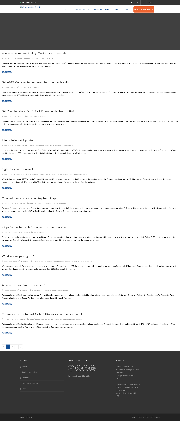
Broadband (41, 261)
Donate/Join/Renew (143, 9)
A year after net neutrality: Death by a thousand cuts (36, 53)
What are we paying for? (18, 256)
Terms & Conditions (153, 417)
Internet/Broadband (47, 58)
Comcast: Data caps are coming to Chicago (29, 198)
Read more (6, 72)
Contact (25, 378)
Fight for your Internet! (17, 169)
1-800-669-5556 (83, 376)
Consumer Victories (49, 319)
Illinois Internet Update (17, 140)
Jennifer (22, 87)
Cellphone (63, 261)
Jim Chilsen (21, 203)
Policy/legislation (65, 145)
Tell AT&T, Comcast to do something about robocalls (35, 82)
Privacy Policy (137, 417)
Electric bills (63, 290)
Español (126, 9)
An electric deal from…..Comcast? (23, 285)
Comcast (35, 174)
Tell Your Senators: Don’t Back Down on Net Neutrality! (38, 111)
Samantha (20, 174)
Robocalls (34, 87)
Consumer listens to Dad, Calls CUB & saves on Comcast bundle (43, 314)
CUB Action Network (49, 145)
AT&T (26, 145)
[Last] (20, 347)
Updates (43, 116)
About (68, 9)
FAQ (24, 389)
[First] (4, 347)
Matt (19, 145)
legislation (78, 174)
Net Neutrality (33, 116)
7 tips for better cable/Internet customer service (34, 227)
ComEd (55, 290)
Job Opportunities (29, 372)
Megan (19, 58)
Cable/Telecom (32, 58)
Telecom (78, 319)
